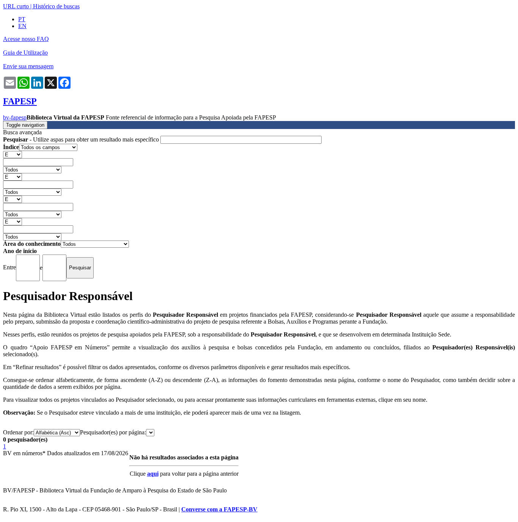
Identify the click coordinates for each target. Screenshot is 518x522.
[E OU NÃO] (12, 154)
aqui (153, 473)
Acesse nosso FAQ (26, 39)
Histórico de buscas (56, 6)
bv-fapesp (15, 117)
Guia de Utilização (25, 52)
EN (22, 26)
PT (21, 19)
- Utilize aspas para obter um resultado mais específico (81, 139)
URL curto (16, 6)
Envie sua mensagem (28, 66)
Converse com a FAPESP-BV (219, 509)
